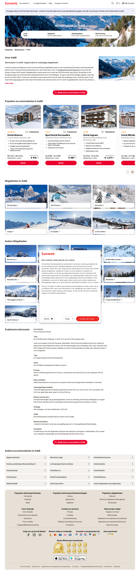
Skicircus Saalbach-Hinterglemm (112, 499)
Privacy (70, 512)
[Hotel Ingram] (99, 136)
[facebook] (28, 536)
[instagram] (34, 536)
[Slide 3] (117, 78)
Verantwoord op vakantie (27, 515)
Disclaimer (70, 525)
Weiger (67, 319)
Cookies (70, 515)
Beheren (47, 319)
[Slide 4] (119, 78)
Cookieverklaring (70, 518)
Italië (28, 503)
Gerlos (70, 496)
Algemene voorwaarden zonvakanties (112, 518)
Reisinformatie (112, 525)
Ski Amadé (112, 503)
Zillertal (112, 496)
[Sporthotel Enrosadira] (61, 136)
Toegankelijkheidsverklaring (28, 525)
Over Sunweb (28, 512)
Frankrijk (27, 499)
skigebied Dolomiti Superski (68, 70)
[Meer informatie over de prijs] (38, 157)
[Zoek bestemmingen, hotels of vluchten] (113, 3)
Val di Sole (17, 80)
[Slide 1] (114, 78)
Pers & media (28, 522)
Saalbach (69, 503)
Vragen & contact (112, 512)
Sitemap (117, 566)
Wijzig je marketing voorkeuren (70, 522)
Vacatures (28, 518)
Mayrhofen (70, 499)
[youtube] (40, 536)
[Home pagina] (11, 3)
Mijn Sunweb (112, 515)
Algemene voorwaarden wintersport (112, 522)
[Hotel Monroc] (23, 136)
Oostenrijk (28, 496)
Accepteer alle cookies (86, 319)
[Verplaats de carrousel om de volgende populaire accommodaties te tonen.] (132, 172)
